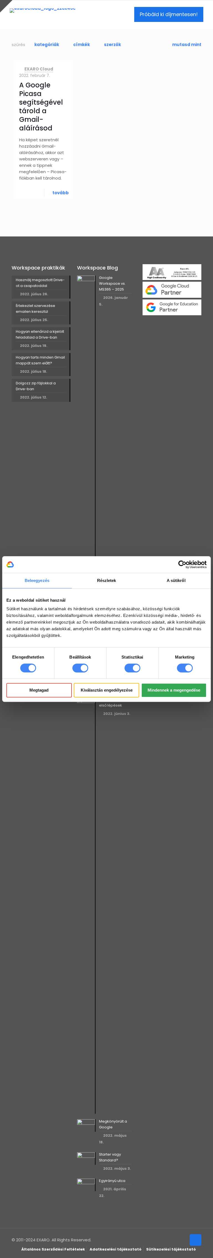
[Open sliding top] (6, 6)
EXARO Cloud (38, 69)
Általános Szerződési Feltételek (53, 1249)
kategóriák (46, 44)
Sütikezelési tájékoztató (171, 1249)
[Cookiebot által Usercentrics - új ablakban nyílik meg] (182, 564)
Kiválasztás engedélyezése (107, 690)
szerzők (112, 44)
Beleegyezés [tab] (37, 580)
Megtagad (39, 690)
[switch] (80, 668)
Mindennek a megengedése (174, 690)
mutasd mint (186, 44)
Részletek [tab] (106, 580)
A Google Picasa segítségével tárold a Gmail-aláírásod (41, 106)
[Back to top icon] (195, 1240)
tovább (60, 193)
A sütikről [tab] (176, 580)
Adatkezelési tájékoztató (115, 1249)
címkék (81, 44)
